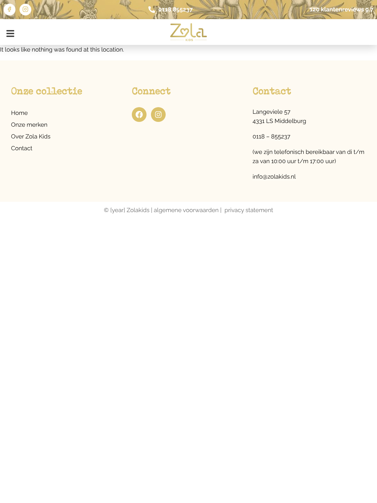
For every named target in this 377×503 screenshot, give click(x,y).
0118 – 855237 (271, 136)
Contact (21, 148)
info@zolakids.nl (274, 176)
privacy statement (249, 210)
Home (19, 112)
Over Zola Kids (30, 136)
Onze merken (29, 124)
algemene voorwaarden (186, 210)
